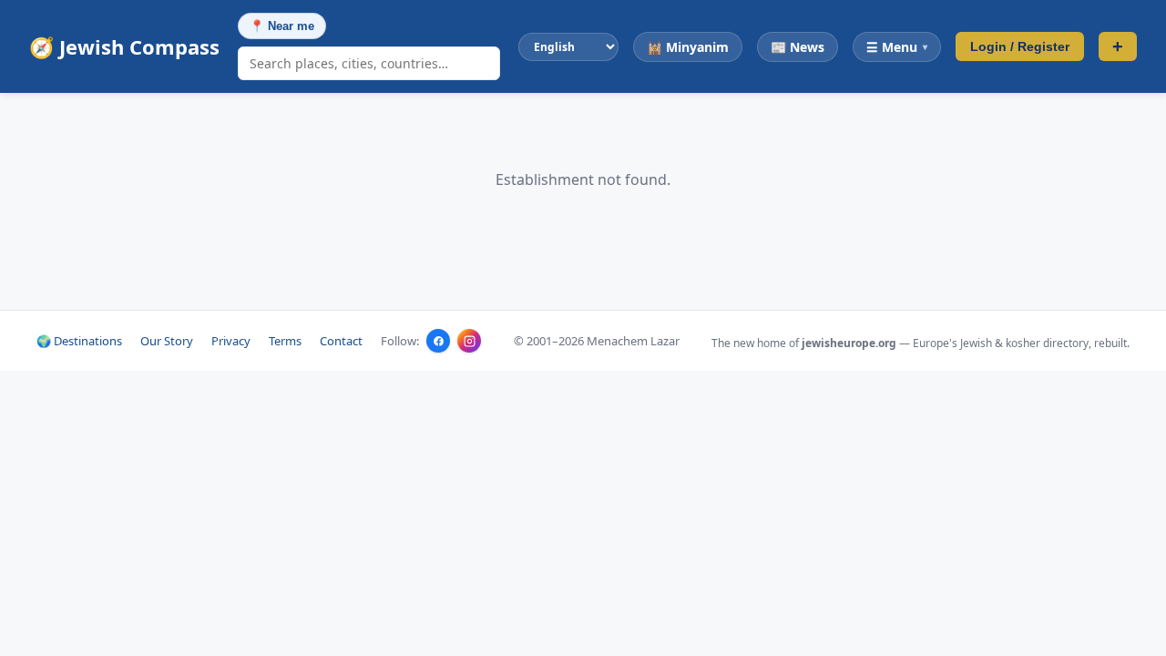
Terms (285, 341)
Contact (341, 341)
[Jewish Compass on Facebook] (438, 341)
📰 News (797, 47)
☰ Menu (896, 47)
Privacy (231, 341)
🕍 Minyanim (688, 47)
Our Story (166, 341)
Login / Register (1019, 46)
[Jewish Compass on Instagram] (469, 341)
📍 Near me (282, 26)
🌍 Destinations (79, 341)
